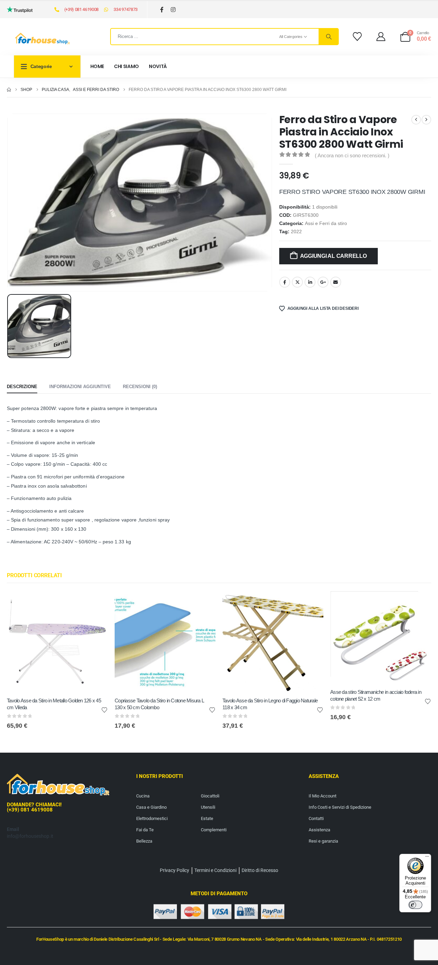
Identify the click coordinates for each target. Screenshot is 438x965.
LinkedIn (310, 282)
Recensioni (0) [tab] (140, 386)
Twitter (297, 282)
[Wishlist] (357, 36)
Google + (323, 282)
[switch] (415, 905)
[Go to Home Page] (9, 89)
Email (335, 282)
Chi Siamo (126, 66)
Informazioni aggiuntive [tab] (80, 386)
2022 (296, 231)
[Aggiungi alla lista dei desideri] (104, 709)
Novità (158, 66)
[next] (426, 119)
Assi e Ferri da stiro (326, 223)
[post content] (57, 641)
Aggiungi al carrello (333, 256)
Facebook (284, 282)
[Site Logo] (42, 38)
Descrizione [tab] (22, 386)
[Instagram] (173, 9)
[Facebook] (162, 9)
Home (97, 66)
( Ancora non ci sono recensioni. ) (352, 155)
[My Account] (381, 36)
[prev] (416, 119)
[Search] (328, 36)
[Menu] (427, 858)
